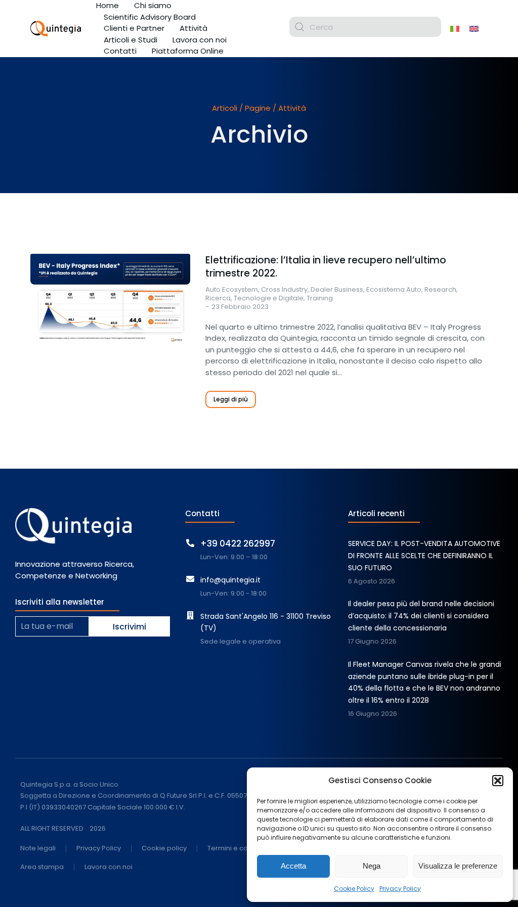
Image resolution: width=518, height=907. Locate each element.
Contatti (202, 513)
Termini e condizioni (240, 848)
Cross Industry (284, 289)
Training (320, 298)
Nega (371, 865)
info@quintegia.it (230, 580)
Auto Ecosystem (231, 289)
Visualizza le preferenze (457, 865)
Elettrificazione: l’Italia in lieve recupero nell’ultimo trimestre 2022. (325, 267)
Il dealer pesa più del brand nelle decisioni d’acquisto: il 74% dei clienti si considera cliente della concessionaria (421, 616)
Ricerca (218, 298)
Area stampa (42, 867)
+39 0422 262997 (237, 543)
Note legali (38, 848)
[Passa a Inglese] (474, 28)
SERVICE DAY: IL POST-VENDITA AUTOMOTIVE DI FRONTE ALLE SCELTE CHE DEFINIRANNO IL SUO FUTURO (424, 555)
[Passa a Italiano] (454, 28)
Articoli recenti (376, 513)
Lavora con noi (108, 867)
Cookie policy (164, 848)
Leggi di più (230, 399)
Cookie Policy (354, 888)
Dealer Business (337, 289)
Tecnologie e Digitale (269, 298)
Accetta (293, 865)
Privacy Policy (400, 888)
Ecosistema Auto (393, 289)
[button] (498, 781)
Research (440, 289)
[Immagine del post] (110, 298)
